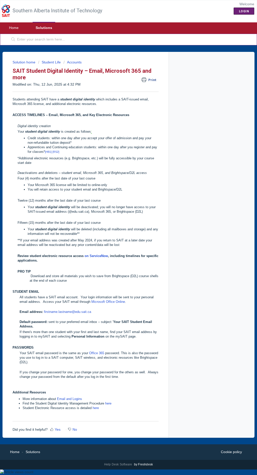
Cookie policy (231, 452)
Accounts (74, 62)
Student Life (51, 62)
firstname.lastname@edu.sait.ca (67, 312)
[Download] (119, 175)
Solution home (24, 62)
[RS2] (55, 151)
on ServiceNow (96, 256)
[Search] (13, 39)
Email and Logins (69, 399)
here (108, 403)
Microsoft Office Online (108, 302)
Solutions (44, 28)
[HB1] (48, 151)
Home (14, 28)
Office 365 (96, 353)
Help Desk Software (118, 464)
